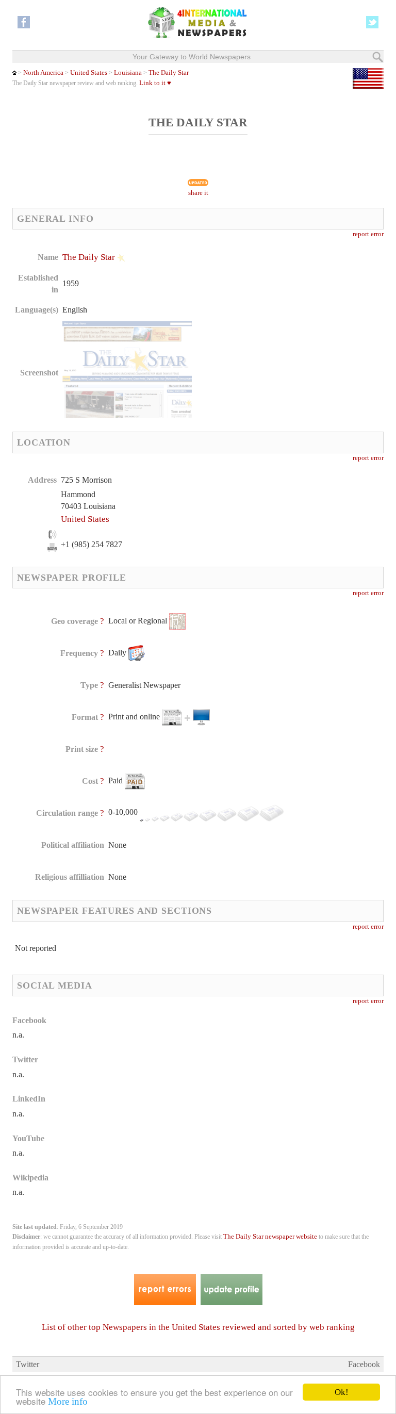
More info (68, 1401)
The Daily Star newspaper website (270, 1236)
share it (198, 192)
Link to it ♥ (155, 83)
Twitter (27, 1364)
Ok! (342, 1392)
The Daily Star (168, 72)
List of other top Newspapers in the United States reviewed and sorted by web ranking (198, 1327)
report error (368, 234)
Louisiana (127, 72)
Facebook (364, 1364)
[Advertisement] (282, 317)
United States (88, 72)
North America (43, 72)
